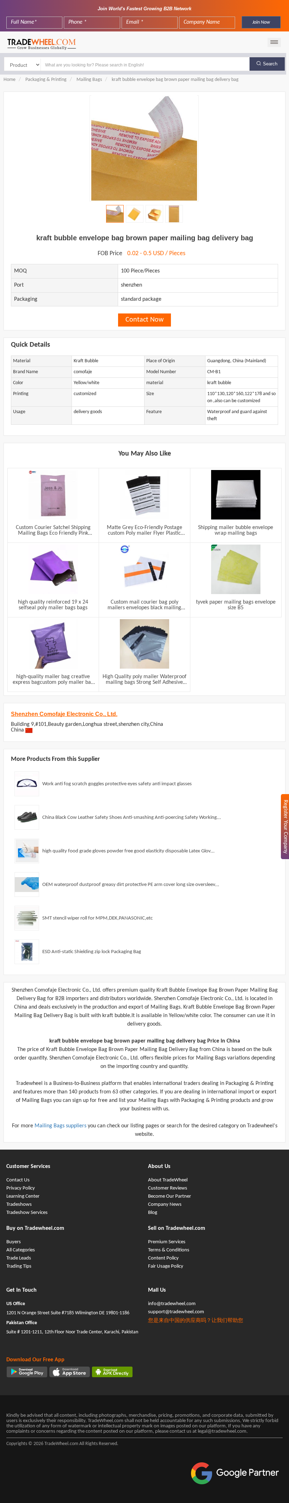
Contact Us (18, 1180)
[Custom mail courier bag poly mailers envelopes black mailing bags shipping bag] (144, 569)
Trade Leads (18, 1258)
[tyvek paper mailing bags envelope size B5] (235, 569)
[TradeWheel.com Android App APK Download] (112, 1372)
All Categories (20, 1250)
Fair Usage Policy (165, 1266)
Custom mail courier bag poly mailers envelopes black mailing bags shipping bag (144, 605)
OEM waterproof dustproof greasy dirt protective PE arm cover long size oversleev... (130, 884)
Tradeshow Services (27, 1212)
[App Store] (69, 1372)
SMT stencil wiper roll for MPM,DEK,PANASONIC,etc (97, 918)
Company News (165, 1204)
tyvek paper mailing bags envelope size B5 (236, 605)
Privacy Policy (20, 1188)
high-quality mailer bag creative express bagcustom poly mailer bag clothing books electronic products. (53, 679)
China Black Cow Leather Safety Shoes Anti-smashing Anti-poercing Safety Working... (131, 817)
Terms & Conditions (168, 1250)
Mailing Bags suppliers (61, 1126)
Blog (152, 1212)
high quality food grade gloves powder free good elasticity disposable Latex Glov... (128, 851)
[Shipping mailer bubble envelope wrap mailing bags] (235, 495)
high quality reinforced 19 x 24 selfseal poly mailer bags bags (53, 605)
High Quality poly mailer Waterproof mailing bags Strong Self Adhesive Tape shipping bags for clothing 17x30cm (144, 679)
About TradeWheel (167, 1180)
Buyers (13, 1242)
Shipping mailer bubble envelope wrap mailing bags (235, 530)
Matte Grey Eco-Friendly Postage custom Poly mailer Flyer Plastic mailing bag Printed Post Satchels (144, 530)
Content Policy (163, 1258)
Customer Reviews (167, 1188)
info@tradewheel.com (172, 1304)
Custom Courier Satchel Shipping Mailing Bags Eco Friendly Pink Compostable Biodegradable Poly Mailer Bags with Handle (53, 530)
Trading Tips (18, 1266)
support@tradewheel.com (176, 1312)
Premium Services (166, 1242)
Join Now (261, 22)
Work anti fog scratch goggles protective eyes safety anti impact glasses (117, 784)
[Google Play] (27, 1372)
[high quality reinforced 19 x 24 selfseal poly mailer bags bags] (53, 569)
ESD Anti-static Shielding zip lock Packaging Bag (91, 952)
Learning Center (22, 1196)
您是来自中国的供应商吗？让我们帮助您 (195, 1320)
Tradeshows (19, 1204)
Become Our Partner (169, 1196)
